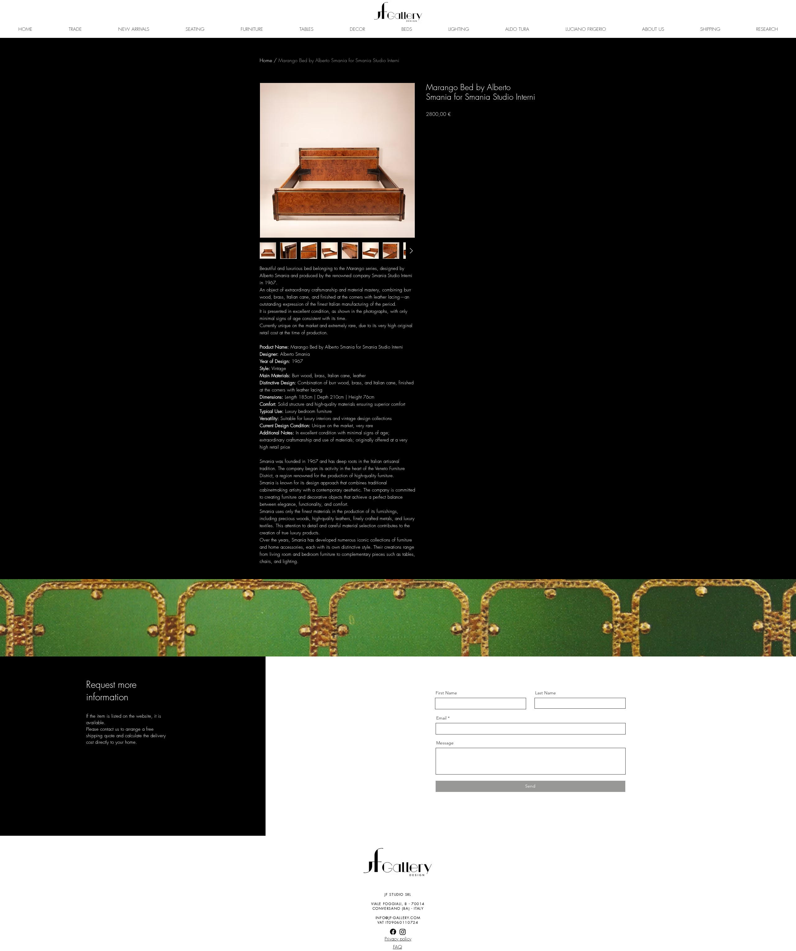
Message (445, 743)
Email (441, 718)
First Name (446, 693)
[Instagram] (403, 932)
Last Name (545, 693)
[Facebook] (393, 932)
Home (266, 60)
